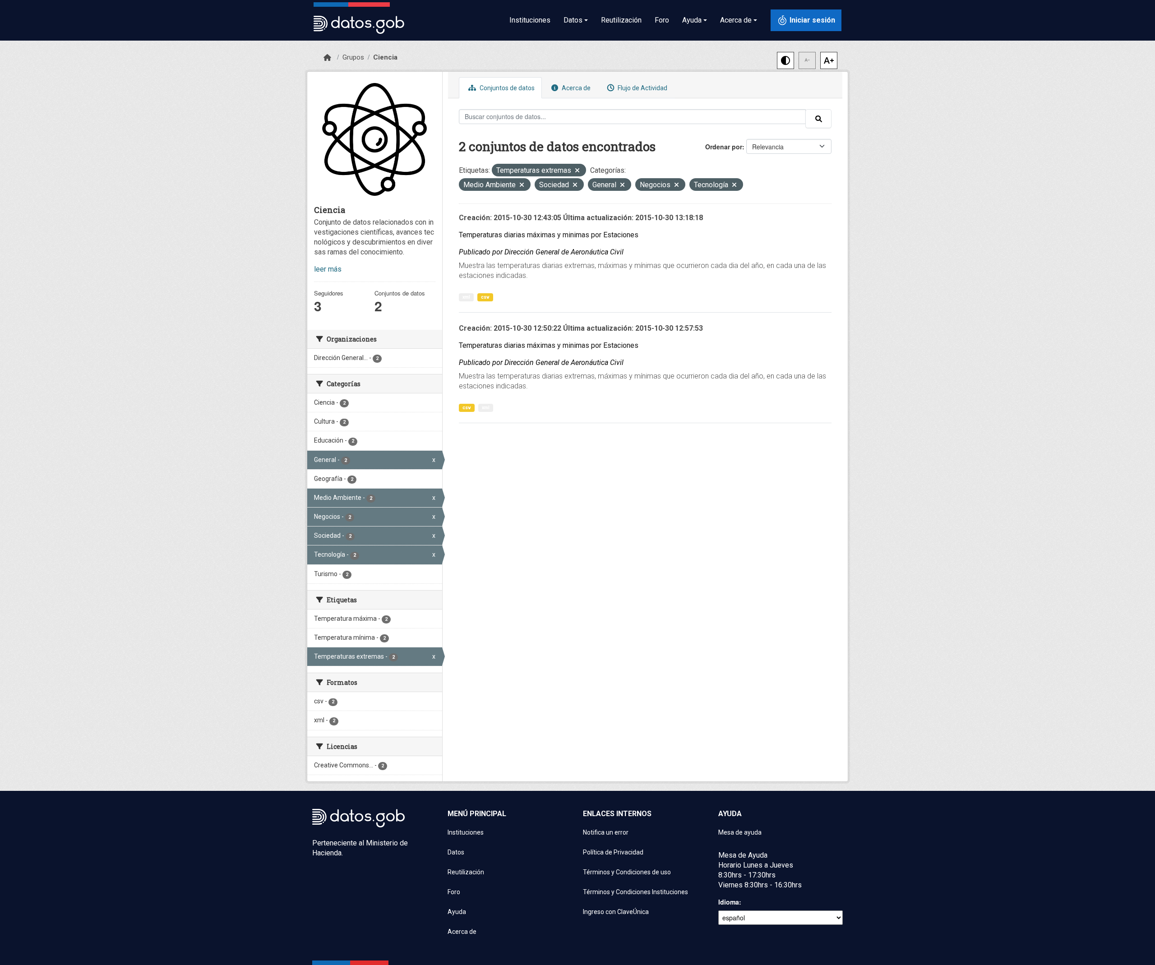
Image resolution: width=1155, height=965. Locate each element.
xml (466, 297)
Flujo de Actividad (641, 88)
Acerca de (575, 88)
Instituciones (529, 20)
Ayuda (457, 911)
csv (485, 297)
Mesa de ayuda (740, 832)
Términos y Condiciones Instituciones (635, 892)
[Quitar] (577, 171)
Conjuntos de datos (506, 88)
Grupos (353, 57)
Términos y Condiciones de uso (627, 872)
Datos (456, 852)
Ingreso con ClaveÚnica (616, 911)
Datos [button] (573, 20)
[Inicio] (327, 58)
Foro (662, 20)
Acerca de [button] (736, 20)
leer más (328, 269)
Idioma (728, 901)
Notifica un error (605, 832)
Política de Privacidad (613, 852)
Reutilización (621, 20)
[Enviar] (818, 118)
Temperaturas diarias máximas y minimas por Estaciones (548, 235)
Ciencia (385, 57)
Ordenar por (723, 146)
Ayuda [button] (692, 20)
